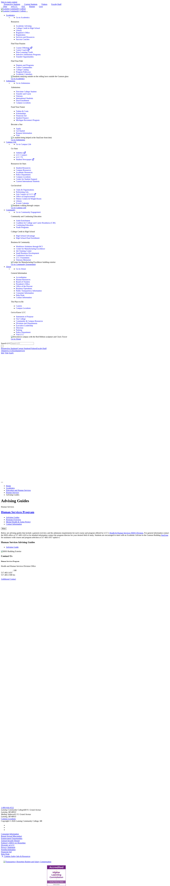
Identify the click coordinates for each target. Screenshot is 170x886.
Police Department (23, 175)
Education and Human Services (18, 490)
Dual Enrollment (22, 100)
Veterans (19, 96)
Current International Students (27, 181)
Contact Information (24, 297)
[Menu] (27, 11)
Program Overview (13, 520)
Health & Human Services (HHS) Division (126, 533)
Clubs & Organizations (25, 190)
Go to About (21, 269)
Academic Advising (23, 26)
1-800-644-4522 (7, 808)
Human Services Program (17, 512)
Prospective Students (12, 4)
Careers (19, 306)
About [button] (8, 267)
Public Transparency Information (29, 291)
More (4, 529)
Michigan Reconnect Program (27, 120)
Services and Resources (25, 37)
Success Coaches (22, 39)
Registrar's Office (23, 33)
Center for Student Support (26, 179)
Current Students (30, 4)
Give (41, 6)
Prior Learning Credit (24, 52)
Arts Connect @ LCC (25, 194)
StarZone (164, 535)
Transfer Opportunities (25, 57)
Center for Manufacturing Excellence (30, 249)
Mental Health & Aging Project (18, 522)
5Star (5, 6)
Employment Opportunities (11, 838)
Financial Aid (21, 116)
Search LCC (6, 343)
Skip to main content (9, 2)
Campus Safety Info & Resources (16, 856)
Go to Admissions (23, 83)
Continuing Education (24, 225)
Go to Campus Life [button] (18, 208)
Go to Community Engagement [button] (23, 264)
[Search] (2, 346)
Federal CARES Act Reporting (13, 843)
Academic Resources (24, 172)
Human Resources (23, 280)
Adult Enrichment (23, 221)
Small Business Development (27, 253)
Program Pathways (23, 72)
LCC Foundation (22, 258)
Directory (19, 328)
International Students (24, 98)
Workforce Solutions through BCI (29, 246)
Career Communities (24, 67)
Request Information (24, 133)
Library (19, 30)
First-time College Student (26, 92)
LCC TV (19, 157)
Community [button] (10, 210)
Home (8, 486)
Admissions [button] (10, 81)
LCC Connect (21, 155)
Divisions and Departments (26, 323)
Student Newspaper (24, 159)
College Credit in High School (28, 28)
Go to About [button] (16, 339)
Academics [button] (10, 15)
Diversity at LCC (8, 845)
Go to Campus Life (23, 144)
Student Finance (22, 118)
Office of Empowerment (25, 196)
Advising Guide (12, 547)
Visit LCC (20, 334)
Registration (20, 35)
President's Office (23, 284)
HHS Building (6, 570)
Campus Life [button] (11, 142)
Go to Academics (22, 17)
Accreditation (21, 277)
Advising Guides (12, 517)
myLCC (14, 6)
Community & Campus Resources (29, 321)
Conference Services (24, 255)
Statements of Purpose (24, 317)
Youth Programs (22, 227)
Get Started (20, 131)
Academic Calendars (24, 74)
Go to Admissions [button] (18, 140)
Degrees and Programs (25, 65)
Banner (32, 6)
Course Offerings (23, 48)
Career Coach (21, 50)
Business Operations (24, 288)
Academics (10, 488)
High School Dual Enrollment (27, 238)
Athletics (19, 153)
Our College (21, 319)
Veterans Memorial (23, 260)
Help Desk (20, 295)
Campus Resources (23, 170)
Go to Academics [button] (18, 79)
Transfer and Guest (23, 94)
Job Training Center (23, 251)
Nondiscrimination (8, 850)
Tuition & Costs (22, 111)
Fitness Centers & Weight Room (28, 199)
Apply (18, 129)
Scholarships (21, 113)
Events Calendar (22, 203)
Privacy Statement (8, 847)
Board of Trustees (23, 282)
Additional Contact (8, 579)
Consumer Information (25, 293)
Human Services (12, 492)
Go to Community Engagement (28, 212)
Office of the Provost (24, 286)
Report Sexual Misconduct (11, 836)
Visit (18, 135)
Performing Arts (22, 192)
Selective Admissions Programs (28, 54)
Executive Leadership (24, 326)
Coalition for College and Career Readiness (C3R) (36, 223)
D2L (23, 6)
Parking (19, 330)
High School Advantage (25, 236)
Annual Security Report (10, 841)
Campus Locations (23, 103)
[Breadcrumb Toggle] (2, 482)
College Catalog (22, 70)
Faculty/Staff (56, 4)
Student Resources (23, 168)
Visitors (44, 4)
